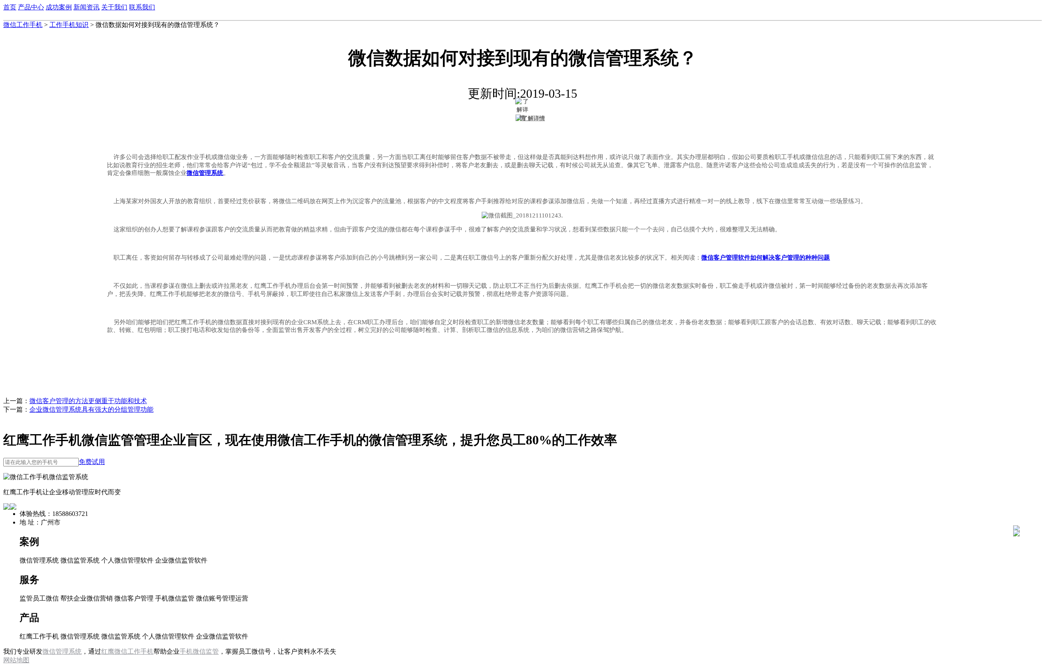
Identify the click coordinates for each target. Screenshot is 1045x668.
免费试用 (92, 461)
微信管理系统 (62, 651)
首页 (9, 7)
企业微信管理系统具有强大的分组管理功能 (91, 409)
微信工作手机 (22, 24)
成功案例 (59, 7)
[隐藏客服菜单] (1016, 506)
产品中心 (31, 7)
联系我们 (142, 7)
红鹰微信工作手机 (127, 651)
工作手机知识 (69, 24)
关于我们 (114, 7)
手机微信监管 (199, 651)
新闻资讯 (86, 7)
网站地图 (16, 660)
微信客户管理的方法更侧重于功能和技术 (88, 400)
